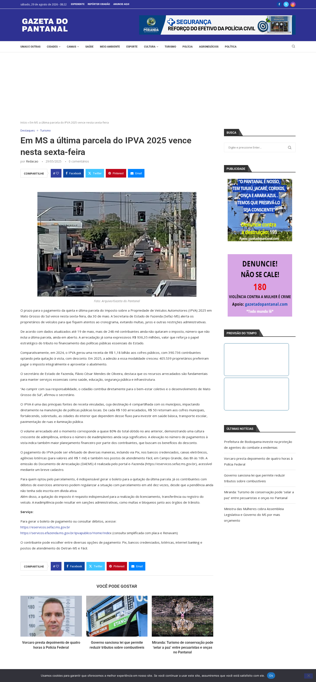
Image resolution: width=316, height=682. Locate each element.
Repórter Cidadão (99, 4)
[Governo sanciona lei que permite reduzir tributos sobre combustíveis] (117, 616)
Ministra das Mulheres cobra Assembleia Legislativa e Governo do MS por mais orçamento (254, 515)
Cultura (149, 46)
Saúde (89, 46)
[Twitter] (286, 4)
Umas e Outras (30, 46)
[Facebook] (279, 4)
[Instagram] (293, 4)
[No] (308, 676)
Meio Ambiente (110, 46)
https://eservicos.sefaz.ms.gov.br (45, 527)
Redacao (32, 161)
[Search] (293, 47)
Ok (271, 675)
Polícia (188, 46)
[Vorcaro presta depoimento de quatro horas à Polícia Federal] (51, 616)
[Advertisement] (158, 84)
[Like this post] (57, 173)
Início (23, 122)
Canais (71, 46)
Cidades (52, 46)
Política (230, 46)
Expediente (77, 4)
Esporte (132, 46)
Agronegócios (208, 46)
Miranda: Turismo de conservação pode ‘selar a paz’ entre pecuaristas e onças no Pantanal (182, 647)
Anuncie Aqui (121, 4)
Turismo (170, 46)
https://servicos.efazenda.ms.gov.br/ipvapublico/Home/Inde (65, 533)
